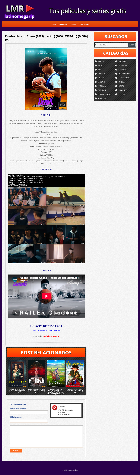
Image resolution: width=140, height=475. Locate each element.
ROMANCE (123, 90)
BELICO (101, 70)
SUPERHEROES (104, 94)
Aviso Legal (84, 24)
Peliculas (63, 24)
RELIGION (102, 90)
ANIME (100, 65)
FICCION (101, 82)
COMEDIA (122, 70)
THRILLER (102, 98)
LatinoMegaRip (19, 10)
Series (73, 24)
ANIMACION (123, 61)
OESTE (121, 86)
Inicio (54, 24)
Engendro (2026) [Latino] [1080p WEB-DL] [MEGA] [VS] (17, 391)
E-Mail (15, 417)
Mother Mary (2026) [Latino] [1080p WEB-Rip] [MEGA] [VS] (36, 391)
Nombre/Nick (18, 408)
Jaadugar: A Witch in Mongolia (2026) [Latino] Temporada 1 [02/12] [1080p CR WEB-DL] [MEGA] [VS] (55, 392)
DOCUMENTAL (124, 74)
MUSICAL (102, 86)
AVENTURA (123, 65)
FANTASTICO (124, 78)
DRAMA (101, 78)
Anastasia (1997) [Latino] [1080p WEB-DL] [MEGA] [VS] (75, 391)
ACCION (101, 61)
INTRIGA (122, 82)
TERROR (122, 94)
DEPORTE (101, 74)
